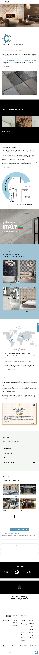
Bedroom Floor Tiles (31, 630)
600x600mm (15, 625)
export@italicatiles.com (24, 625)
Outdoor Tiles (31, 634)
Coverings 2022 (5, 510)
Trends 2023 (22, 510)
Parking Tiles (31, 632)
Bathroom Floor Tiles (31, 624)
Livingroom (28, 284)
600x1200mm (15, 623)
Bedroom (28, 311)
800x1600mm (15, 622)
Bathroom (11, 284)
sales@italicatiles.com (23, 636)
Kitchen (11, 311)
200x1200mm (15, 627)
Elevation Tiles (31, 635)
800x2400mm (15, 620)
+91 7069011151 (23, 639)
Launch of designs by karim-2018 (25, 496)
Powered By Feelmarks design (29, 651)
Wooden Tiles (31, 637)
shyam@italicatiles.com (23, 620)
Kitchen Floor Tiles (31, 621)
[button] (34, 134)
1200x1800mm (16, 619)
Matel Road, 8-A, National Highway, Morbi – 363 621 (6, 620)
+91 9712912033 (23, 628)
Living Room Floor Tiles (31, 627)
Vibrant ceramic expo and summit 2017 (10, 496)
